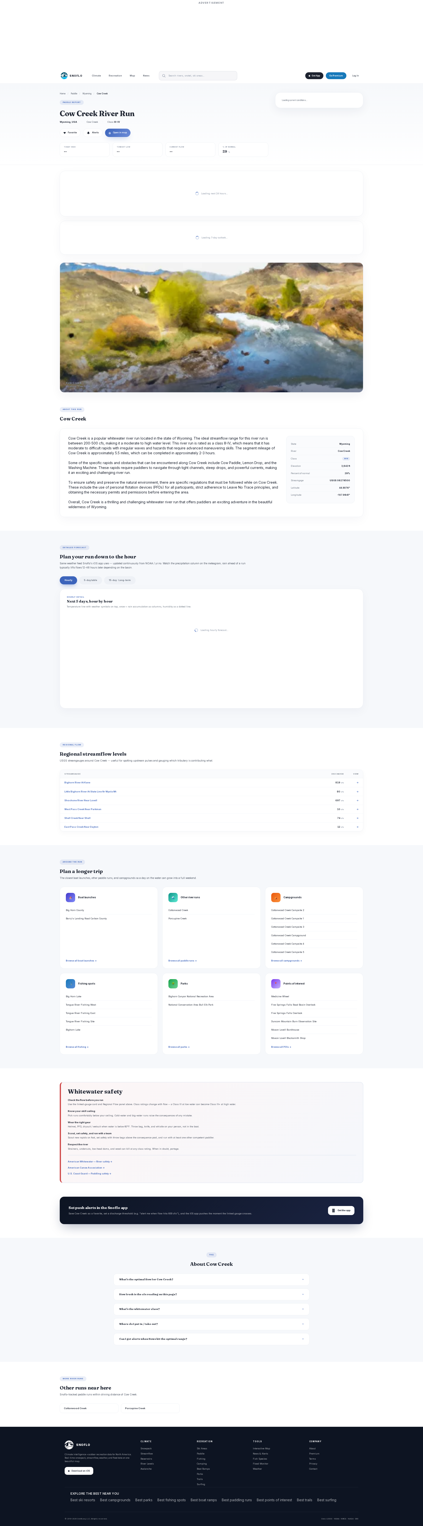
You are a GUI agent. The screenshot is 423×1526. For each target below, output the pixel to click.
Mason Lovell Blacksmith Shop (288, 1038)
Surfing (201, 1484)
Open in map (118, 132)
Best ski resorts (82, 1500)
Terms (312, 1458)
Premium (314, 1453)
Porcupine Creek (177, 918)
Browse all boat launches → (81, 961)
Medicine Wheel (280, 996)
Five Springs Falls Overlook (286, 1013)
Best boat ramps (204, 1500)
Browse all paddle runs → (182, 961)
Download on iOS (80, 1471)
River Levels (147, 1463)
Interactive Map (261, 1448)
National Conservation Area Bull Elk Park (190, 1004)
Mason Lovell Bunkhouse (285, 1029)
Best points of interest (274, 1500)
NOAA (336, 1518)
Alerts (95, 132)
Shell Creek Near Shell (77, 818)
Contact (313, 1468)
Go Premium (336, 75)
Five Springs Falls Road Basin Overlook (293, 1004)
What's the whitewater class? (139, 1309)
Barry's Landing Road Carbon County (86, 918)
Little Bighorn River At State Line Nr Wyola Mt (90, 791)
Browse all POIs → (281, 1047)
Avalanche (146, 1468)
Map (132, 75)
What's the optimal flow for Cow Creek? (146, 1279)
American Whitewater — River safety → (90, 1161)
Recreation (115, 75)
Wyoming (87, 93)
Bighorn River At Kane (77, 782)
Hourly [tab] (68, 580)
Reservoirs (146, 1458)
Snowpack (146, 1448)
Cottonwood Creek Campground (288, 935)
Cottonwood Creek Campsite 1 (287, 918)
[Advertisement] (211, 36)
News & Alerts (260, 1453)
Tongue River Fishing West (81, 1004)
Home (63, 93)
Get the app (341, 1210)
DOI (356, 1518)
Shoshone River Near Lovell (80, 800)
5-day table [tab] (90, 580)
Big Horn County (75, 910)
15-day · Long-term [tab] (120, 580)
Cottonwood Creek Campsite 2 (287, 910)
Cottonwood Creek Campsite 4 (287, 943)
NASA (350, 1518)
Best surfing (326, 1500)
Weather (257, 1468)
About (312, 1448)
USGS (329, 1518)
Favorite (70, 132)
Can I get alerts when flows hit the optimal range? (153, 1339)
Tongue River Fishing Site (80, 1021)
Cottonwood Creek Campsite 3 (287, 926)
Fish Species (260, 1458)
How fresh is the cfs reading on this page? (148, 1294)
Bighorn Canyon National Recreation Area (191, 996)
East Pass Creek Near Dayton (81, 826)
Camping (202, 1463)
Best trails (304, 1500)
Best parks (144, 1500)
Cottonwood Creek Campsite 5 (287, 952)
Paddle (74, 93)
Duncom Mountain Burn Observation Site (294, 1021)
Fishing (201, 1458)
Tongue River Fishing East (80, 1013)
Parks (200, 1474)
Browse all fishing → (77, 1047)
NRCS (343, 1518)
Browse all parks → (179, 1047)
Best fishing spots (171, 1500)
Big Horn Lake (73, 996)
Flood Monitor (260, 1463)
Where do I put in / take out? (138, 1324)
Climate (96, 75)
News (146, 75)
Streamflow (147, 1453)
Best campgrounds (115, 1500)
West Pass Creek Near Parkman (82, 809)
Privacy (313, 1463)
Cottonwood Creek (178, 910)
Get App (316, 75)
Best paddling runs (237, 1500)
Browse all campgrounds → (286, 961)
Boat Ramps (203, 1468)
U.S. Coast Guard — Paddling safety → (89, 1173)
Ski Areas (202, 1448)
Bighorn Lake (73, 1029)
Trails (200, 1479)
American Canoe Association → (86, 1167)
